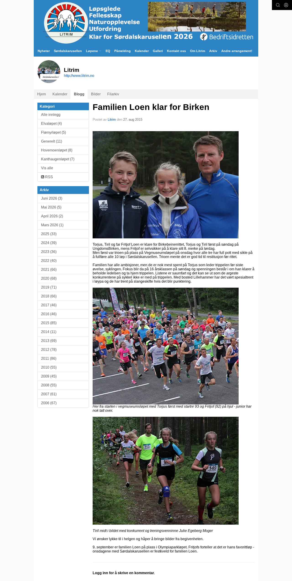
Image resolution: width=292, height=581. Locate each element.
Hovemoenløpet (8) (56, 150)
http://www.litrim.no (79, 76)
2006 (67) (49, 403)
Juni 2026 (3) (51, 198)
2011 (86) (48, 358)
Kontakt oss (176, 51)
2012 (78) (49, 350)
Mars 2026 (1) (52, 225)
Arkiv (213, 51)
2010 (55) (49, 367)
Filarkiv (113, 94)
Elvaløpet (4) (51, 123)
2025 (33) (49, 234)
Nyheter (44, 51)
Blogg (79, 94)
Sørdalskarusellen (68, 51)
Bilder (96, 94)
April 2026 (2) (52, 216)
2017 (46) (49, 305)
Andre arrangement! (236, 51)
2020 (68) (49, 278)
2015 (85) (49, 323)
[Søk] (278, 5)
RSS (48, 177)
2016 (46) (49, 314)
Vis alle (47, 168)
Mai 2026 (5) (51, 207)
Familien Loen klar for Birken (151, 107)
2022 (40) (49, 261)
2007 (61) (49, 394)
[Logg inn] (286, 5)
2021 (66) (49, 269)
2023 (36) (49, 252)
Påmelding (122, 51)
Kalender (142, 51)
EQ (108, 51)
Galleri (158, 51)
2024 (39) (49, 243)
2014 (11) (48, 332)
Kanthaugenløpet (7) (57, 159)
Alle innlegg (50, 115)
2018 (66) (49, 296)
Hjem (41, 94)
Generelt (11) (51, 141)
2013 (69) (49, 341)
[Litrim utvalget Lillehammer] (146, 22)
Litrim (112, 119)
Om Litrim (197, 51)
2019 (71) (49, 287)
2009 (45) (49, 376)
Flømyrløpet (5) (53, 132)
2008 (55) (49, 385)
